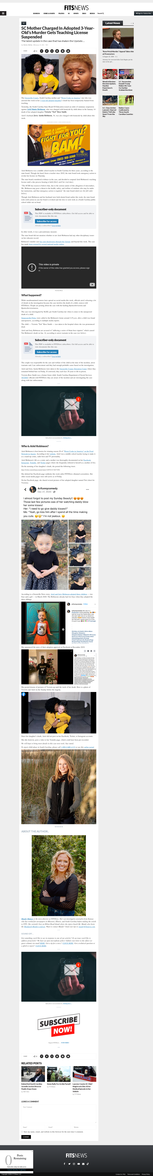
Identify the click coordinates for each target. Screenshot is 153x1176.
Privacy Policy (146, 1174)
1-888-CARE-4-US (68, 747)
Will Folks (26, 1092)
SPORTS (75, 13)
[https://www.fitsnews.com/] (76, 7)
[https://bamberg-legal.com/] (59, 165)
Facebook (87, 460)
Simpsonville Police (28, 318)
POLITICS (61, 13)
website (52, 454)
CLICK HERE (68, 943)
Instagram (25, 462)
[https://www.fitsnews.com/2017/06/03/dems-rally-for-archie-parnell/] (59, 1074)
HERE (42, 943)
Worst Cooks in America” (71, 98)
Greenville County (32, 98)
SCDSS (25, 377)
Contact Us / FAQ (120, 1174)
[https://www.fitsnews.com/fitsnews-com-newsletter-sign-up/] (58, 411)
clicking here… (67, 438)
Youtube (33, 462)
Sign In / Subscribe (144, 13)
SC (69, 13)
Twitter (43, 462)
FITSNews (52, 1087)
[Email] (84, 1164)
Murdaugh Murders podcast (34, 926)
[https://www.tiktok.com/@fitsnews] (88, 1164)
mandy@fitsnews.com (87, 926)
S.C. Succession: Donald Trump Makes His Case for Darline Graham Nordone (125, 86)
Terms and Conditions (133, 1174)
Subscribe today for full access (16, 1167)
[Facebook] (66, 1164)
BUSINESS (36, 13)
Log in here (56, 225)
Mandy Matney (27, 45)
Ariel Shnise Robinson (36, 109)
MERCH (92, 13)
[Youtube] (80, 1164)
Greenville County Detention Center (73, 368)
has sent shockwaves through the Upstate (55, 241)
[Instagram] (75, 1164)
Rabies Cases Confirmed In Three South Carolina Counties (126, 111)
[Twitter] (70, 1164)
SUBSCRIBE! (65, 1043)
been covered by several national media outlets (46, 244)
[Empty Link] (131, 23)
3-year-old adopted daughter (50, 100)
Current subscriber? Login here (16, 1170)
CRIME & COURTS (49, 13)
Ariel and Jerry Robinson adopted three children (69, 594)
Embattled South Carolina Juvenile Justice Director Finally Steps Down (31, 1086)
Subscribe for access (47, 221)
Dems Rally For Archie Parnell (59, 1084)
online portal (89, 747)
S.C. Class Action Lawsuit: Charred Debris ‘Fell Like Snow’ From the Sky (109, 112)
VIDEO (84, 13)
